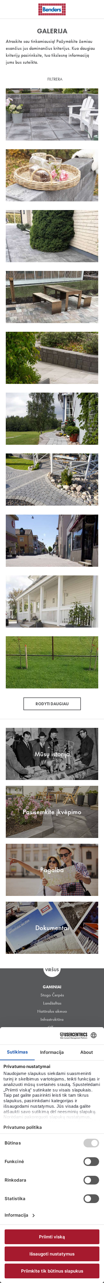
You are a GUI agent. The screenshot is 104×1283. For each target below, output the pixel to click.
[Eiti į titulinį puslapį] (52, 9)
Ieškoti (95, 8)
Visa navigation (11, 9)
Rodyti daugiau (52, 703)
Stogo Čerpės (52, 995)
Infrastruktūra (52, 1019)
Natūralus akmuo (52, 1011)
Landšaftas (52, 1003)
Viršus (52, 969)
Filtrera (54, 79)
